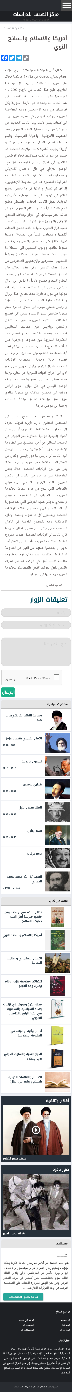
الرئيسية (65, 1320)
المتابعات (65, 1330)
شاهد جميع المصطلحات (23, 1296)
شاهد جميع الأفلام (14, 1158)
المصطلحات (27, 1330)
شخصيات (28, 1325)
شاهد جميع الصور (14, 1233)
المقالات (65, 1325)
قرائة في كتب (26, 1320)
